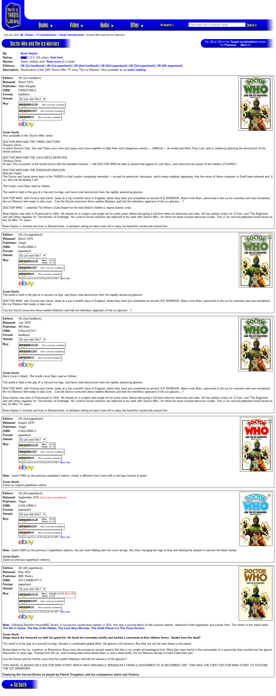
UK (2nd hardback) (86, 65)
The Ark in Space (14, 628)
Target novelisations (71, 34)
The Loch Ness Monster (73, 628)
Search (251, 25)
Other (137, 25)
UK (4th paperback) (169, 65)
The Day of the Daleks (41, 628)
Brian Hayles (29, 53)
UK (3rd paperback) (142, 65)
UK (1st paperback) (59, 65)
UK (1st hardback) (32, 65)
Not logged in (167, 25)
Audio (107, 25)
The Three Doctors (132, 628)
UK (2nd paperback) (114, 65)
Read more (54, 61)
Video (77, 25)
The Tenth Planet (102, 628)
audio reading (136, 69)
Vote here (56, 57)
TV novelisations (46, 34)
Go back (20, 684)
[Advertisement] (149, 9)
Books (46, 25)
